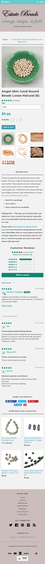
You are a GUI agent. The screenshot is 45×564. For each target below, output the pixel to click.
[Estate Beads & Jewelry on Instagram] (28, 526)
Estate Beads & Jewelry (29, 546)
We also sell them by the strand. (15, 196)
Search (22, 497)
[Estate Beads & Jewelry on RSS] (34, 526)
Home (5, 40)
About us (22, 500)
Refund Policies (22, 506)
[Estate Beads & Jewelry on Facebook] (16, 526)
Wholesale (22, 509)
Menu (6, 2)
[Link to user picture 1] (7, 310)
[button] (7, 100)
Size (3, 103)
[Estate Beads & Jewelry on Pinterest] (22, 526)
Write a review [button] (22, 275)
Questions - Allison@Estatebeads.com (22, 537)
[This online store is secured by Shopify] (22, 560)
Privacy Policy (22, 514)
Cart (41, 2)
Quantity (5, 120)
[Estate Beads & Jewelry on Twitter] (10, 526)
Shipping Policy (22, 503)
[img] (7, 289)
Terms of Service (22, 511)
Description (22, 172)
